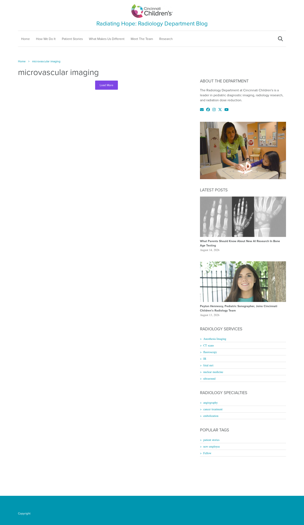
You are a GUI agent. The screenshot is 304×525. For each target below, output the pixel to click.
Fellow (207, 453)
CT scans (208, 345)
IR (204, 359)
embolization (210, 416)
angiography (210, 402)
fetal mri (208, 365)
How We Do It (46, 38)
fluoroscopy (210, 352)
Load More (106, 85)
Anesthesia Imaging (214, 339)
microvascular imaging (46, 61)
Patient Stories (72, 38)
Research (166, 38)
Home (25, 38)
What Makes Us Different (106, 38)
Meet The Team (142, 38)
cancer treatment (213, 409)
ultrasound (209, 378)
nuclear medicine (213, 372)
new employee (211, 446)
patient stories (211, 440)
